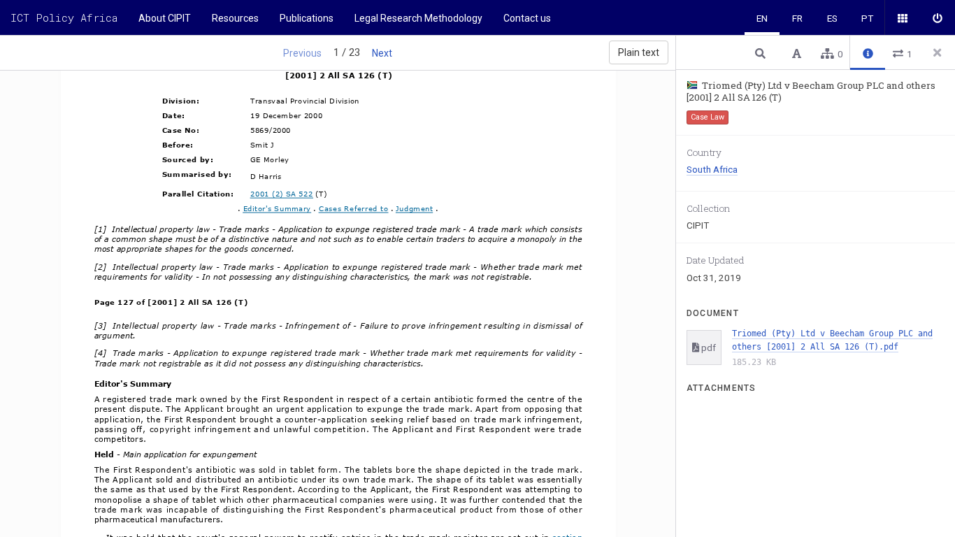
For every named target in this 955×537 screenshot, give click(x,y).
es (832, 18)
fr (797, 18)
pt (867, 18)
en (762, 18)
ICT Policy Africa (63, 17)
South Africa (712, 169)
